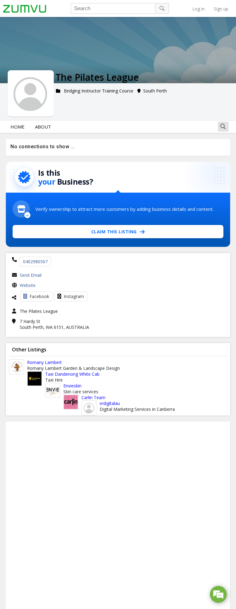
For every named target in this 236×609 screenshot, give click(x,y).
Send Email (30, 275)
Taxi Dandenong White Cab (72, 374)
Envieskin (72, 386)
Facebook (39, 296)
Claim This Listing (114, 232)
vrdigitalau (110, 403)
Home (17, 127)
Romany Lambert (44, 362)
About (43, 127)
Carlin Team (93, 397)
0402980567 (35, 261)
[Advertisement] (118, 515)
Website (28, 285)
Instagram (74, 296)
